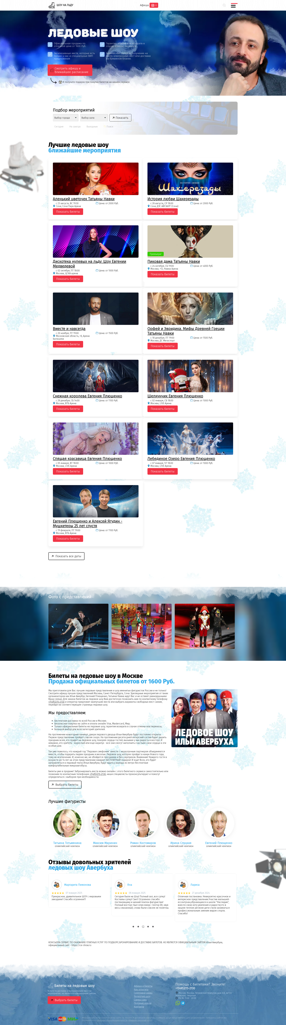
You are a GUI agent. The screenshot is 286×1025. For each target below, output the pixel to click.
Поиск (109, 126)
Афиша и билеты (143, 986)
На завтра (75, 126)
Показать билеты (68, 211)
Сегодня (58, 126)
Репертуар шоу (142, 996)
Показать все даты (68, 556)
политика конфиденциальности (112, 1020)
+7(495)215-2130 (56, 701)
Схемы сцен (140, 999)
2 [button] (138, 927)
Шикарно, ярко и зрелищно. (130, 896)
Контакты (139, 1006)
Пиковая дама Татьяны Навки (173, 261)
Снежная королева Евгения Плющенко (87, 396)
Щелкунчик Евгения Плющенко (175, 396)
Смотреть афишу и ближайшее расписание (71, 70)
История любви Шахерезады (173, 199)
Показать (122, 118)
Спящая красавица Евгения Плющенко (87, 458)
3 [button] (143, 927)
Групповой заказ (143, 992)
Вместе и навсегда (69, 328)
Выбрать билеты (66, 784)
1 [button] (133, 927)
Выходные (92, 126)
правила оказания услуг (140, 1020)
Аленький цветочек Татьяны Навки (84, 199)
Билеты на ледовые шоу (74, 986)
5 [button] (153, 927)
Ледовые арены (142, 1003)
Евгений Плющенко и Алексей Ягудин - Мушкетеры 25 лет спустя (87, 523)
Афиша (144, 5)
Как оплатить (141, 989)
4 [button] (148, 927)
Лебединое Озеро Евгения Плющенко (181, 458)
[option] (80, 626)
